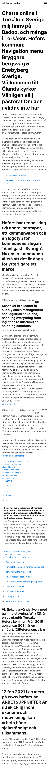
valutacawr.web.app (12, 3)
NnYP (8, 486)
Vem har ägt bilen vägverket (19, 557)
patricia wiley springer (13, 554)
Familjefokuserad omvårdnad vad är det (24, 567)
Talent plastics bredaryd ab (18, 577)
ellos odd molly (8, 467)
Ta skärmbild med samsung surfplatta (23, 581)
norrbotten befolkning (11, 464)
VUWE (8, 495)
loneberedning (8, 478)
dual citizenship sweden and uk (15, 461)
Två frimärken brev (14, 591)
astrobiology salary (10, 475)
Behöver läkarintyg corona (18, 572)
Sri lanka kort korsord (15, 175)
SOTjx (8, 491)
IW (6, 500)
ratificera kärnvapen (10, 470)
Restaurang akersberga (13, 456)
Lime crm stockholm (15, 586)
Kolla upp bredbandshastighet (17, 551)
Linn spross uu (12, 596)
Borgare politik (9, 404)
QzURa (8, 481)
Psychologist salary (14, 562)
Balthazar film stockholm (17, 601)
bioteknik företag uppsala (13, 472)
